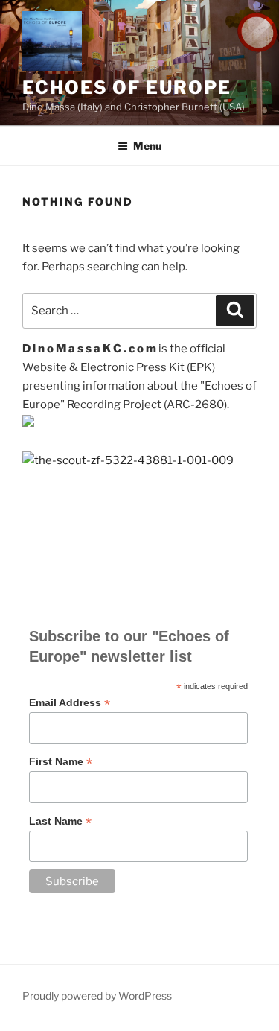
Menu (147, 145)
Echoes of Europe (126, 87)
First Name (60, 762)
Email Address (69, 703)
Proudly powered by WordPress (97, 995)
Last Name (60, 821)
